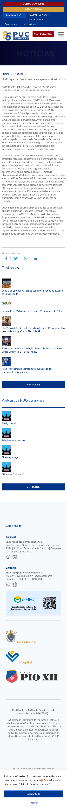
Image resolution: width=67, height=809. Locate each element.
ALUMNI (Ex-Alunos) (39, 15)
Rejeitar (34, 802)
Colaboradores (36, 19)
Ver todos (33, 487)
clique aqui (44, 784)
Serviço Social (9, 423)
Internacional (29, 24)
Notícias (19, 73)
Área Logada (11, 24)
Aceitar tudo (33, 793)
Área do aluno (33, 9)
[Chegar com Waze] (8, 557)
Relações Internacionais (14, 440)
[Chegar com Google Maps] (14, 557)
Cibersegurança (10, 457)
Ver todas (33, 384)
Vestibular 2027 (43, 34)
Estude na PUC (13, 15)
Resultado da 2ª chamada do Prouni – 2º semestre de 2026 (32, 311)
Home (6, 73)
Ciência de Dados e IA (13, 474)
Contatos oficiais (33, 4)
